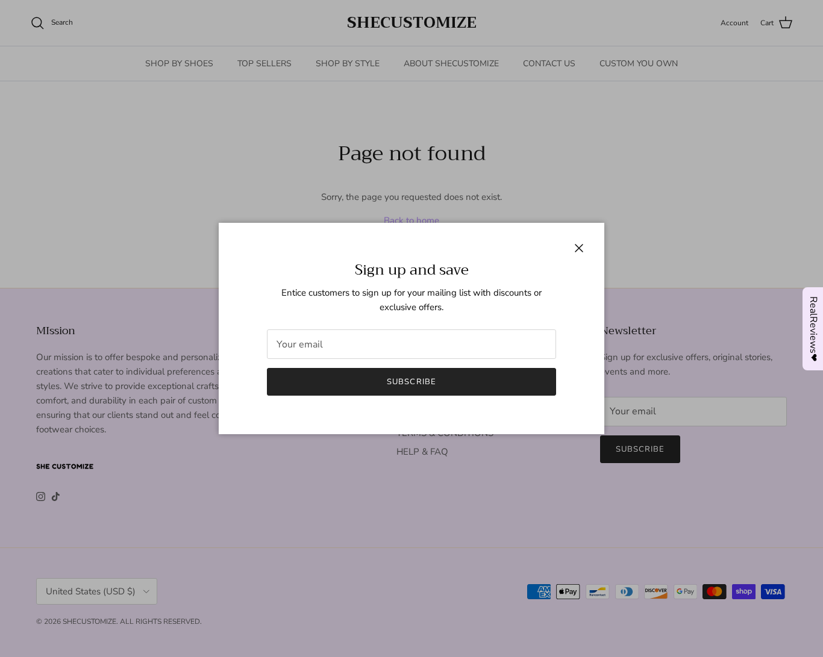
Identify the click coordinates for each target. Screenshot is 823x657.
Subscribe (411, 381)
